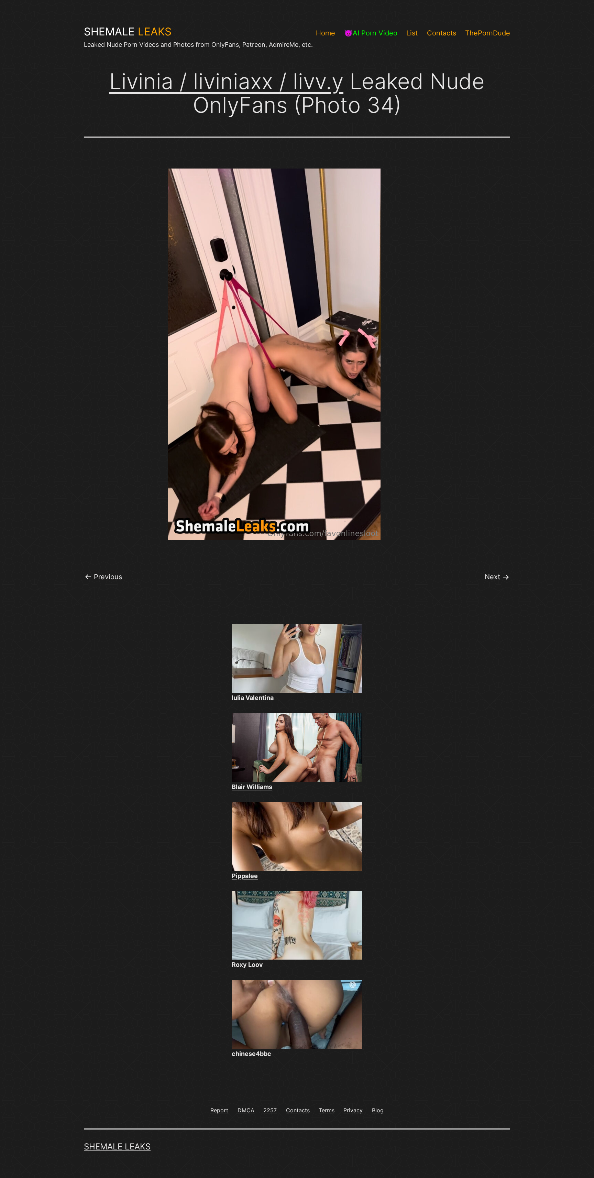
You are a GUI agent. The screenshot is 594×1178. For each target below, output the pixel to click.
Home (325, 33)
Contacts (441, 33)
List (412, 33)
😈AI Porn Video (370, 33)
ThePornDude (487, 33)
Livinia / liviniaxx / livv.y (226, 81)
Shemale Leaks (117, 1147)
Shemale (128, 31)
